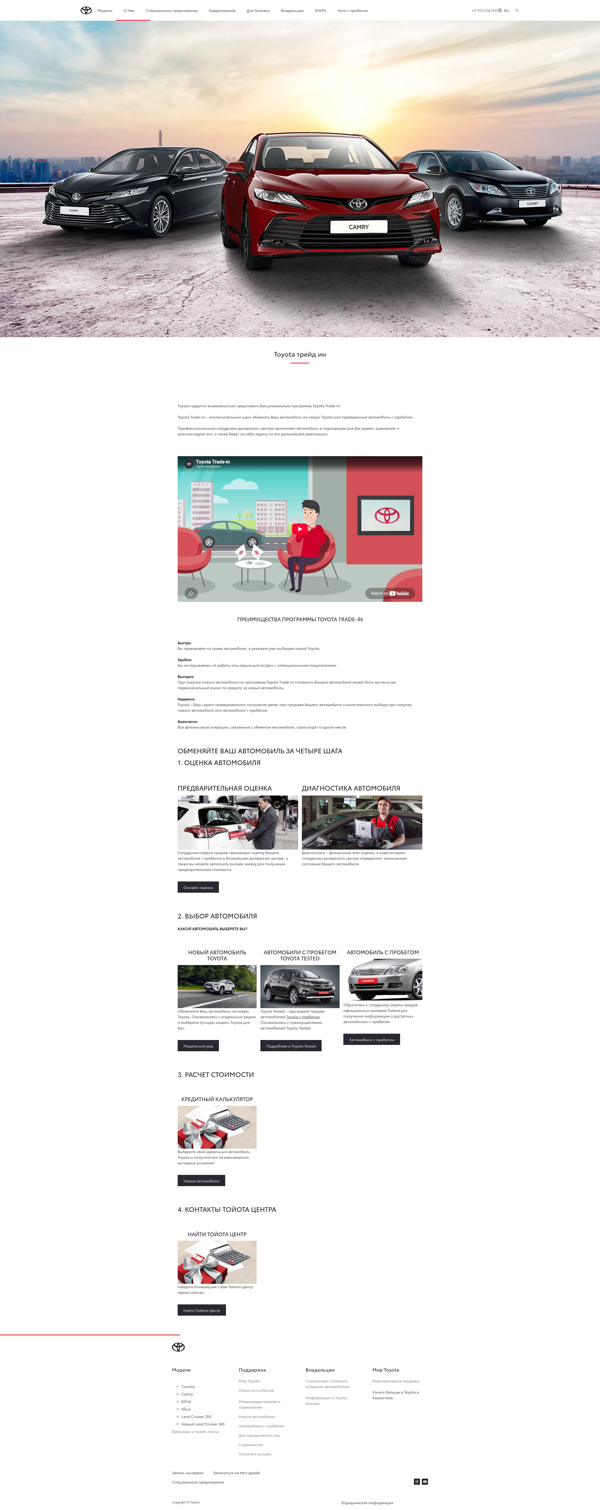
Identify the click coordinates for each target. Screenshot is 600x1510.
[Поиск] (517, 10)
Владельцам (292, 10)
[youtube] (425, 1481)
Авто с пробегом (353, 10)
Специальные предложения (172, 10)
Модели (105, 10)
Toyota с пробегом (303, 1016)
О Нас (129, 10)
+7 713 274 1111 (485, 10)
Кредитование (222, 10)
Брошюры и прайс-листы (195, 1431)
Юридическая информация (367, 1502)
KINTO (320, 10)
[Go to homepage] (86, 10)
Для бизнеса (258, 10)
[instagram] (417, 1481)
